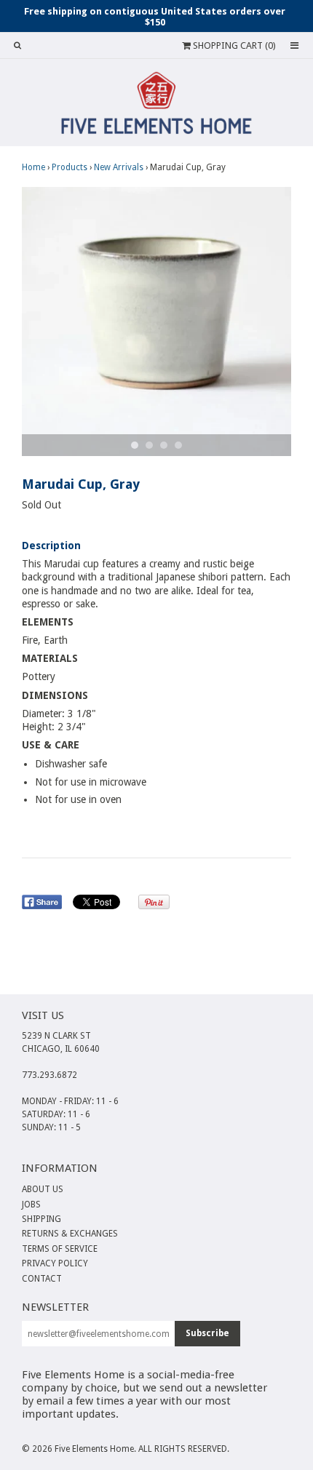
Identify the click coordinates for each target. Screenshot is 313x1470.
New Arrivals (118, 167)
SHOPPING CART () (233, 45)
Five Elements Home (94, 1449)
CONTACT (42, 1279)
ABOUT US (42, 1189)
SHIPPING (41, 1219)
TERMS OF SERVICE (60, 1249)
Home (33, 167)
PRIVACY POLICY (55, 1263)
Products (69, 167)
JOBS (31, 1204)
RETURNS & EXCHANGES (70, 1234)
